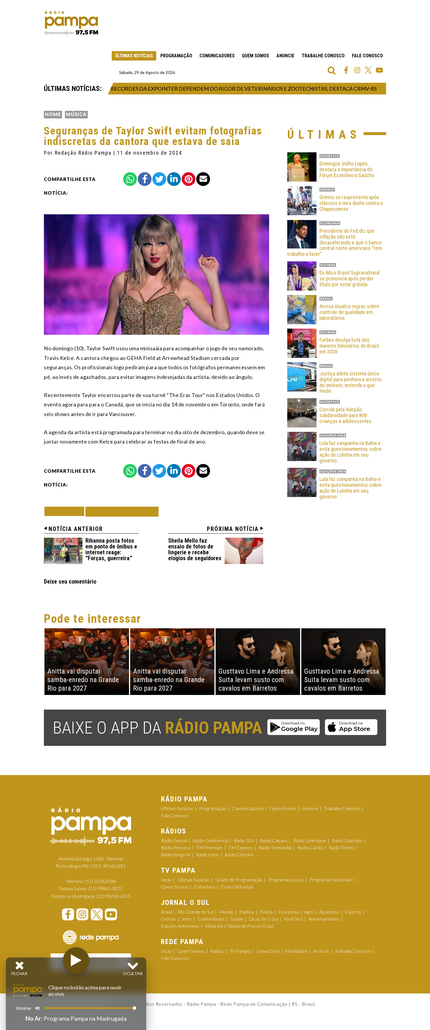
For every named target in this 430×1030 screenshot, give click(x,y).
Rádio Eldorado (347, 840)
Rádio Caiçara (273, 840)
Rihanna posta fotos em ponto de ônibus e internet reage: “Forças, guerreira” (111, 549)
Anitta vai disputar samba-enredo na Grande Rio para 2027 (83, 679)
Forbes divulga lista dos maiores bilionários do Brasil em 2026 (349, 345)
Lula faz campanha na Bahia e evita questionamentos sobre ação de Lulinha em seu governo (350, 451)
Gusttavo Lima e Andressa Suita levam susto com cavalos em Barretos (256, 679)
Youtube (379, 70)
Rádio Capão (310, 847)
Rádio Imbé (207, 854)
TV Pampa (240, 951)
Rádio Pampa (71, 23)
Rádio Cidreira (239, 854)
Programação (176, 55)
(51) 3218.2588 (100, 881)
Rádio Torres (341, 847)
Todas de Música (122, 511)
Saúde (237, 919)
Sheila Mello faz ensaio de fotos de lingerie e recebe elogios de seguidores (194, 549)
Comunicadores (217, 55)
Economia (288, 912)
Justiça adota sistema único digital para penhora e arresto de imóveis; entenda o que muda (350, 382)
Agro (309, 912)
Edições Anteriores (180, 926)
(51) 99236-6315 (113, 896)
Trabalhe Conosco (323, 55)
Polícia (266, 912)
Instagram (357, 70)
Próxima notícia (233, 528)
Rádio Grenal (174, 840)
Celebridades (211, 919)
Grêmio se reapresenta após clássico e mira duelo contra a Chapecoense (351, 203)
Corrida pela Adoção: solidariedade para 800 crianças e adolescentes (345, 415)
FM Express (240, 847)
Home (53, 114)
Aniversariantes (324, 919)
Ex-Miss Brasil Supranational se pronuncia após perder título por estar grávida (349, 278)
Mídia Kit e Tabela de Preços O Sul (239, 926)
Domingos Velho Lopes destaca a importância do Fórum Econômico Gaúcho (346, 169)
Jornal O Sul (268, 951)
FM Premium (209, 847)
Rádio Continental (210, 840)
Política (246, 912)
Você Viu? (293, 919)
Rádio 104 (244, 840)
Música (76, 114)
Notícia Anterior (76, 528)
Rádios (217, 951)
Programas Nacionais (330, 879)
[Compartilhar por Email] (203, 179)
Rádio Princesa (175, 847)
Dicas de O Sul (263, 919)
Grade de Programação (239, 879)
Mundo (226, 912)
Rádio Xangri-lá (175, 854)
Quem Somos (255, 55)
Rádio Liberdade (309, 840)
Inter (187, 919)
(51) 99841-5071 (105, 888)
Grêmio (168, 919)
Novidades (296, 951)
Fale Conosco (367, 55)
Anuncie (285, 55)
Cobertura (204, 886)
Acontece (329, 912)
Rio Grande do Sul (195, 912)
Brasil (166, 912)
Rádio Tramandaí (275, 847)
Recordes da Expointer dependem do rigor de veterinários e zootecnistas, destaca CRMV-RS (223, 88)
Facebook (346, 70)
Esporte (353, 912)
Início (166, 879)
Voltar (66, 511)
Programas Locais (286, 879)
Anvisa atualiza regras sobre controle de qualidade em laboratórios (349, 312)
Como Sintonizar (237, 886)
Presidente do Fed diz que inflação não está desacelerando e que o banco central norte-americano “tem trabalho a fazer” (334, 242)
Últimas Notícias (134, 55)
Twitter (368, 70)
